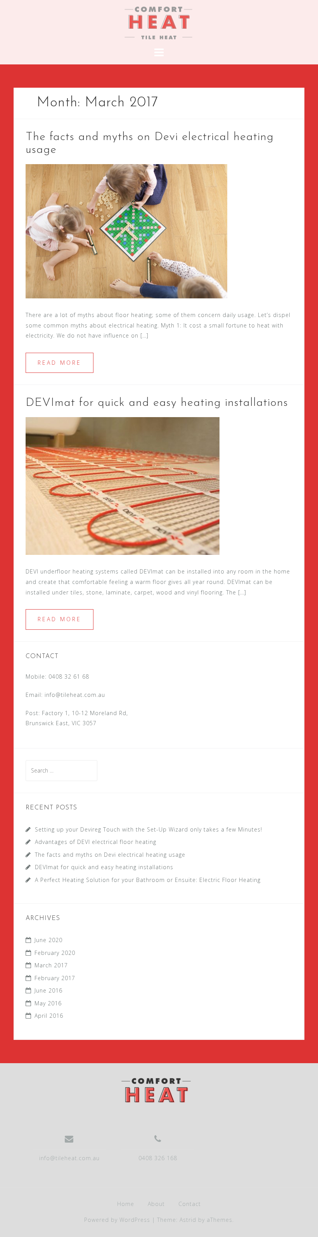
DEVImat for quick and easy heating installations (157, 403)
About (156, 1204)
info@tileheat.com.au (75, 694)
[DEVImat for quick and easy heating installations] (122, 485)
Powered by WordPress (117, 1219)
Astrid (188, 1219)
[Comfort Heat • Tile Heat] (156, 1089)
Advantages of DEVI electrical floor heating (97, 841)
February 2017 (55, 978)
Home (125, 1204)
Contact (189, 1204)
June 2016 (48, 990)
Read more (59, 362)
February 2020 (55, 952)
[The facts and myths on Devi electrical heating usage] (126, 230)
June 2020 (48, 940)
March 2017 (51, 965)
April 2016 (49, 1015)
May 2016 (48, 1003)
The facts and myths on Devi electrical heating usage (110, 854)
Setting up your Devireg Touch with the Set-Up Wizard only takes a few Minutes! (148, 829)
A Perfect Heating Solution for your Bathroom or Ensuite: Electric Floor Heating (148, 880)
